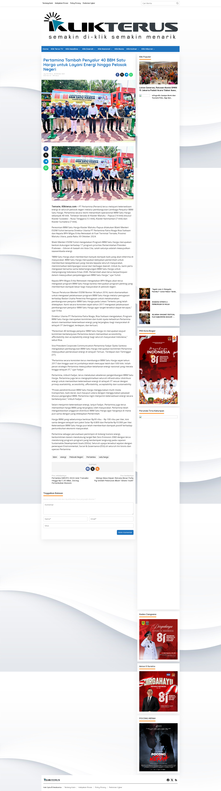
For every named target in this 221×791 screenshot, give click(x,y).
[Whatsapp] (131, 75)
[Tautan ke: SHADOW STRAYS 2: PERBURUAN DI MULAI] (144, 306)
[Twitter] (93, 469)
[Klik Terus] (110, 26)
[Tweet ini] (122, 75)
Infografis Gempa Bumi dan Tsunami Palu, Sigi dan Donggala (164, 96)
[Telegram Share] (126, 75)
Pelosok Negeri (76, 457)
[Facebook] (88, 469)
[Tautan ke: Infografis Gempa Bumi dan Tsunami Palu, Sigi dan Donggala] (144, 190)
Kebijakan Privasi (85, 787)
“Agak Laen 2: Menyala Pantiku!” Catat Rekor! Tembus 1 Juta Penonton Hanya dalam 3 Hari (165, 290)
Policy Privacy (100, 787)
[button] (177, 3)
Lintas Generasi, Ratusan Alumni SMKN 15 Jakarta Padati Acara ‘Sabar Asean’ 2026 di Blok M (158, 89)
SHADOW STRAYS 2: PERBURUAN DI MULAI (161, 303)
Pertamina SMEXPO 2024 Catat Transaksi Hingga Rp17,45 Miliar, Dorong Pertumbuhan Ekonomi (70, 479)
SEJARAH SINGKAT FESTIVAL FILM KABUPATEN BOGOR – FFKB (163, 315)
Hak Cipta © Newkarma (52, 787)
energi (63, 457)
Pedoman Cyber (115, 787)
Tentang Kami (69, 787)
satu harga (103, 457)
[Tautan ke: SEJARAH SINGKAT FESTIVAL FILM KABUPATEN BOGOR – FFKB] (144, 318)
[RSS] (97, 469)
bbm (55, 457)
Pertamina (91, 457)
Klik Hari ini (47, 75)
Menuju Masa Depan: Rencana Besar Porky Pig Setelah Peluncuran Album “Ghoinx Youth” (113, 478)
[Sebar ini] (117, 75)
